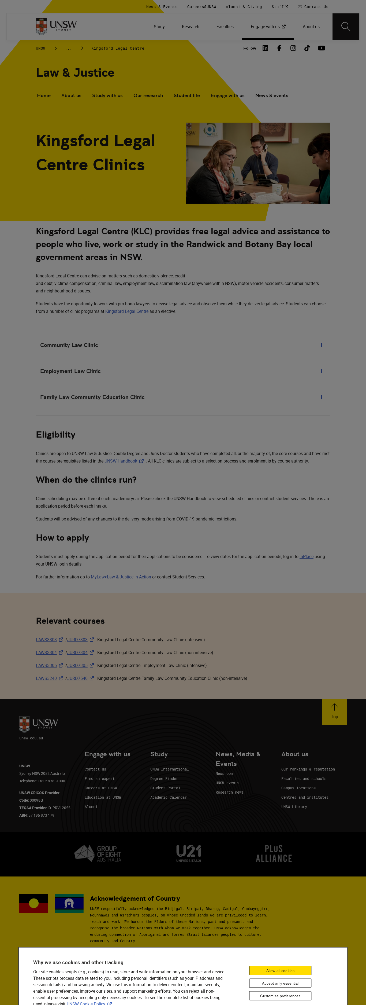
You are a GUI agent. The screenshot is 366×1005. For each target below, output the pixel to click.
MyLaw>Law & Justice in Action (121, 577)
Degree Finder (164, 778)
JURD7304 (81, 652)
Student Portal (165, 787)
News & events (271, 95)
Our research (148, 95)
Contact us (95, 769)
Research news (230, 792)
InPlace (306, 556)
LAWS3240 (50, 678)
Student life (187, 95)
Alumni (91, 806)
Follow (249, 48)
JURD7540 (81, 678)
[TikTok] (307, 48)
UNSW (41, 48)
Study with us (107, 95)
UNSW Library (294, 806)
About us (71, 95)
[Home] (56, 26)
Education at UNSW (103, 797)
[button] (334, 712)
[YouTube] (321, 48)
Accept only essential (280, 983)
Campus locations (298, 787)
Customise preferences (280, 995)
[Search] (346, 26)
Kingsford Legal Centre (126, 311)
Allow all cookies (280, 970)
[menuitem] (159, 26)
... (68, 48)
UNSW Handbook (125, 461)
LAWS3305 (50, 665)
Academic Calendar (168, 797)
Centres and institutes (304, 797)
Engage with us (228, 95)
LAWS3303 (50, 640)
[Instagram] (293, 48)
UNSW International (169, 769)
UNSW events (227, 782)
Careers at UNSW (101, 787)
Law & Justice (75, 72)
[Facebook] (279, 48)
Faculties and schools (303, 778)
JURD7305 (81, 665)
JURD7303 (81, 640)
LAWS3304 (50, 652)
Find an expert (100, 778)
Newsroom (224, 773)
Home (44, 95)
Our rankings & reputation (308, 769)
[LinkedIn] (265, 48)
